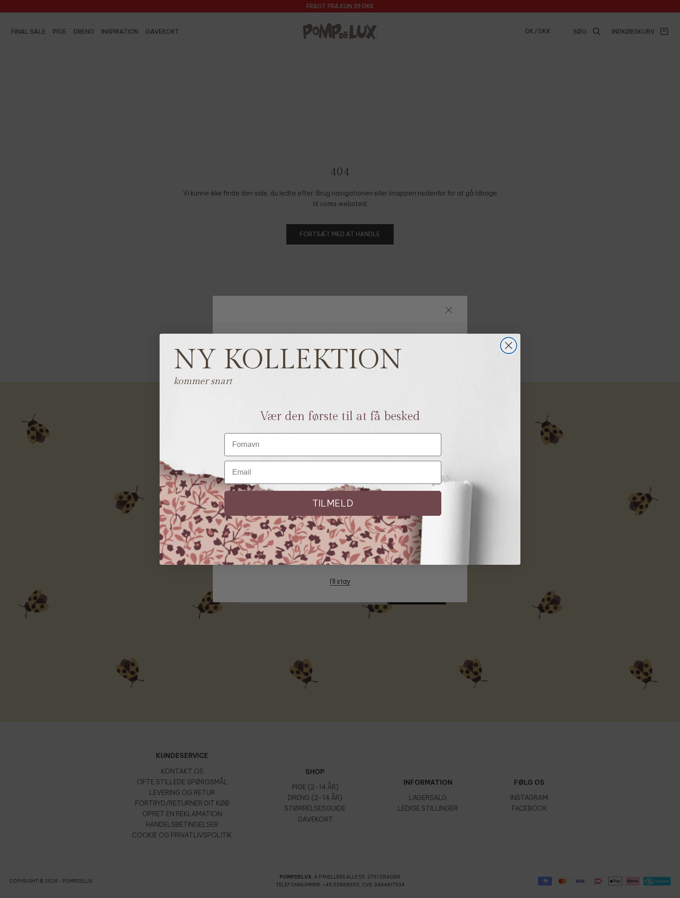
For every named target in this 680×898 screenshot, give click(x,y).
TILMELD (332, 503)
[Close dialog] (509, 345)
